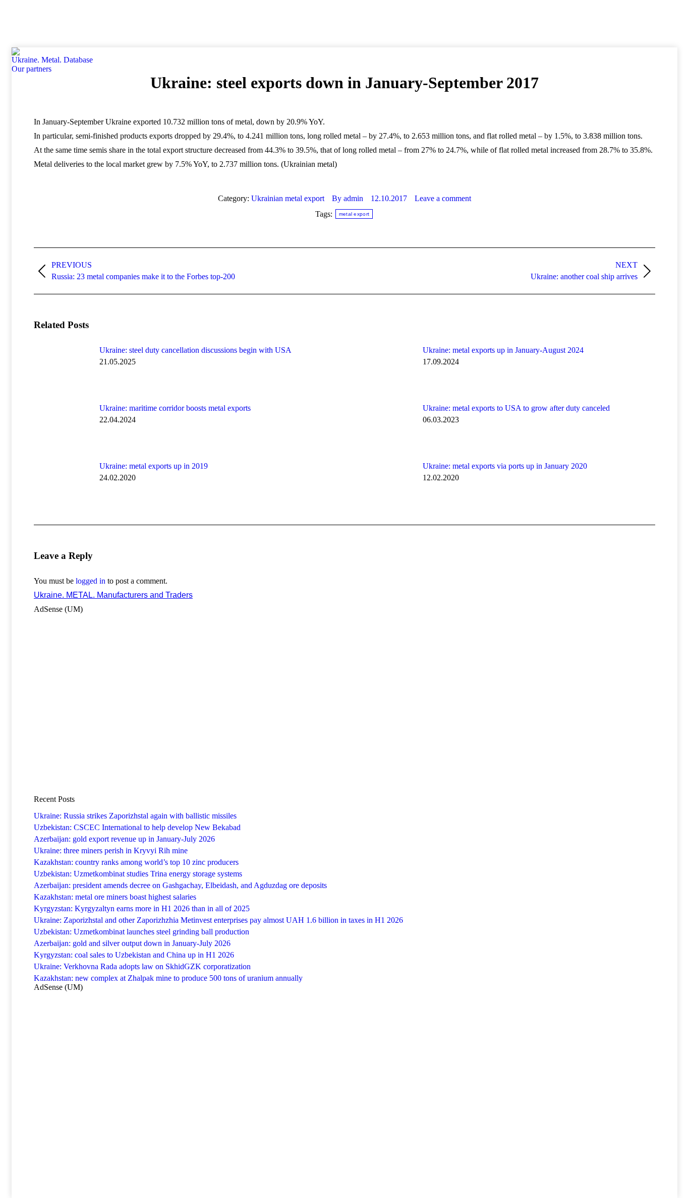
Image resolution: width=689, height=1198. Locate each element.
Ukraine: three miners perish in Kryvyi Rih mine (111, 850)
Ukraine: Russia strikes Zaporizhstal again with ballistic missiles (135, 815)
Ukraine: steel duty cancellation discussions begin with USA (195, 350)
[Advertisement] (183, 22)
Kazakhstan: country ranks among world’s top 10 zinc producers (136, 862)
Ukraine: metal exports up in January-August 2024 (503, 350)
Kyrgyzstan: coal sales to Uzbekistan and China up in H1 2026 (134, 955)
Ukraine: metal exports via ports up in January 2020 (505, 466)
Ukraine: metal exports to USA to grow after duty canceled (516, 408)
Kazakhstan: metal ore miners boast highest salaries (115, 897)
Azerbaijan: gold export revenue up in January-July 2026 (124, 839)
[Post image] (61, 368)
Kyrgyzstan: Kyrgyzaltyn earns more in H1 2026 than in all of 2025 (142, 908)
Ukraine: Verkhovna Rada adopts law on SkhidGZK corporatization (142, 966)
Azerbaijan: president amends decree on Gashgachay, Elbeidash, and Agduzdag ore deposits (180, 885)
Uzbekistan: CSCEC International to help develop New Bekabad (137, 827)
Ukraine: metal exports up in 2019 (153, 466)
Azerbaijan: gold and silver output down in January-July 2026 (132, 943)
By (347, 198)
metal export (354, 214)
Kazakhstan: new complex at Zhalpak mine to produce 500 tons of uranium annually (168, 978)
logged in (90, 581)
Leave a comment (443, 198)
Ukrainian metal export (287, 198)
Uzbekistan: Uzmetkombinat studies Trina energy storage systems (138, 873)
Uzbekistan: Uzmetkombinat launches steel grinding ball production (141, 931)
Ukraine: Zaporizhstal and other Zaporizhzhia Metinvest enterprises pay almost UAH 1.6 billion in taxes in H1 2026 (218, 920)
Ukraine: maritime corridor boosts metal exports (175, 408)
